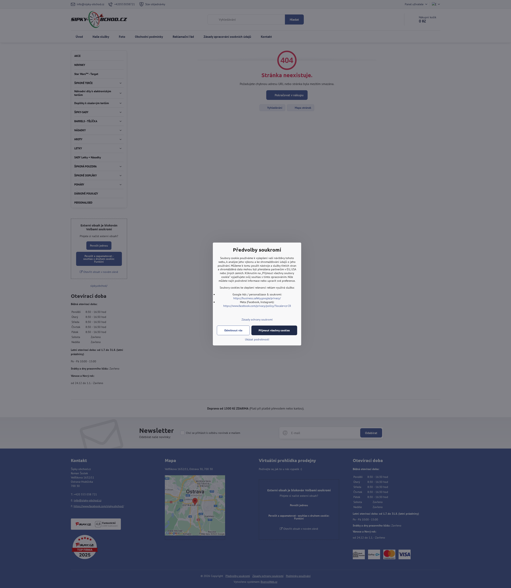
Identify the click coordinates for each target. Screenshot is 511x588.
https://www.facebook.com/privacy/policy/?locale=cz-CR (257, 306)
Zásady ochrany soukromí (257, 319)
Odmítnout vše (233, 330)
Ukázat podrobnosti (257, 339)
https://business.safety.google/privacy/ (257, 298)
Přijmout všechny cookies (274, 330)
